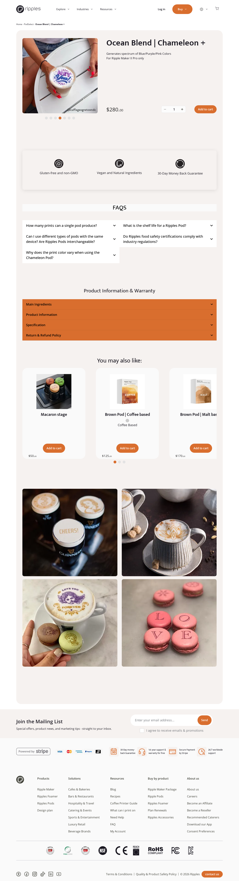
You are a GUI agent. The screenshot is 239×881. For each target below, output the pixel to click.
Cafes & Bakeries (79, 789)
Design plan (45, 810)
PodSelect (29, 24)
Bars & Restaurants (81, 796)
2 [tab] (119, 462)
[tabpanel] (53, 413)
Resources (106, 9)
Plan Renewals (157, 810)
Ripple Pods (155, 796)
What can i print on (122, 810)
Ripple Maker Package (162, 789)
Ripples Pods (45, 803)
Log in (161, 9)
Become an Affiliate (199, 803)
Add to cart (205, 109)
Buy (180, 9)
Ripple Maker (45, 789)
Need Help (117, 817)
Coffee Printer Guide (123, 803)
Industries (83, 9)
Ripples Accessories (161, 817)
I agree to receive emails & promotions (174, 730)
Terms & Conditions (119, 874)
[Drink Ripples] (28, 9)
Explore (60, 9)
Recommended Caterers (203, 817)
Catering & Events (80, 810)
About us (193, 789)
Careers (192, 796)
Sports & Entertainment (84, 817)
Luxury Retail (76, 824)
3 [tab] (124, 462)
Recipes (115, 796)
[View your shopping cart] (217, 9)
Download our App (199, 824)
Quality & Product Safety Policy (156, 874)
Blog (113, 789)
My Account (118, 831)
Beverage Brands (79, 831)
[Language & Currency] (204, 9)
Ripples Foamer (47, 796)
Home (19, 24)
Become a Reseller (199, 810)
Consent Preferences (201, 831)
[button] (18, 874)
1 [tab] (115, 462)
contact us (212, 874)
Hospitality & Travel (81, 803)
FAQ (112, 824)
